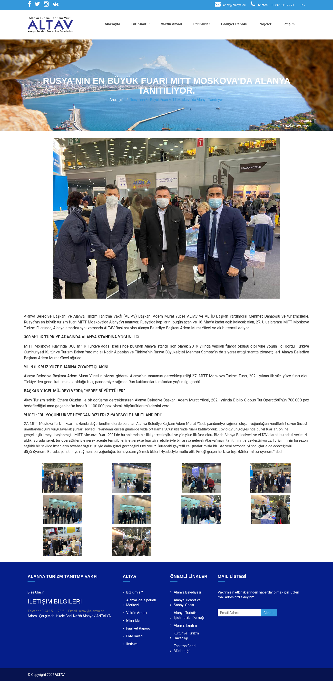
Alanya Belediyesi (187, 592)
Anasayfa (112, 24)
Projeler (265, 24)
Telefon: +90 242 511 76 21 (275, 5)
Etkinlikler (201, 24)
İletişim (288, 24)
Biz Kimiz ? (140, 24)
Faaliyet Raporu (234, 24)
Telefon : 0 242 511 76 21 (47, 611)
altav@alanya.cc (234, 5)
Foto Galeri (134, 636)
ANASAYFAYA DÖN (295, 126)
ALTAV (60, 675)
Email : (73, 611)
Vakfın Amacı (171, 24)
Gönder (269, 613)
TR (301, 5)
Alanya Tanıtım (185, 625)
